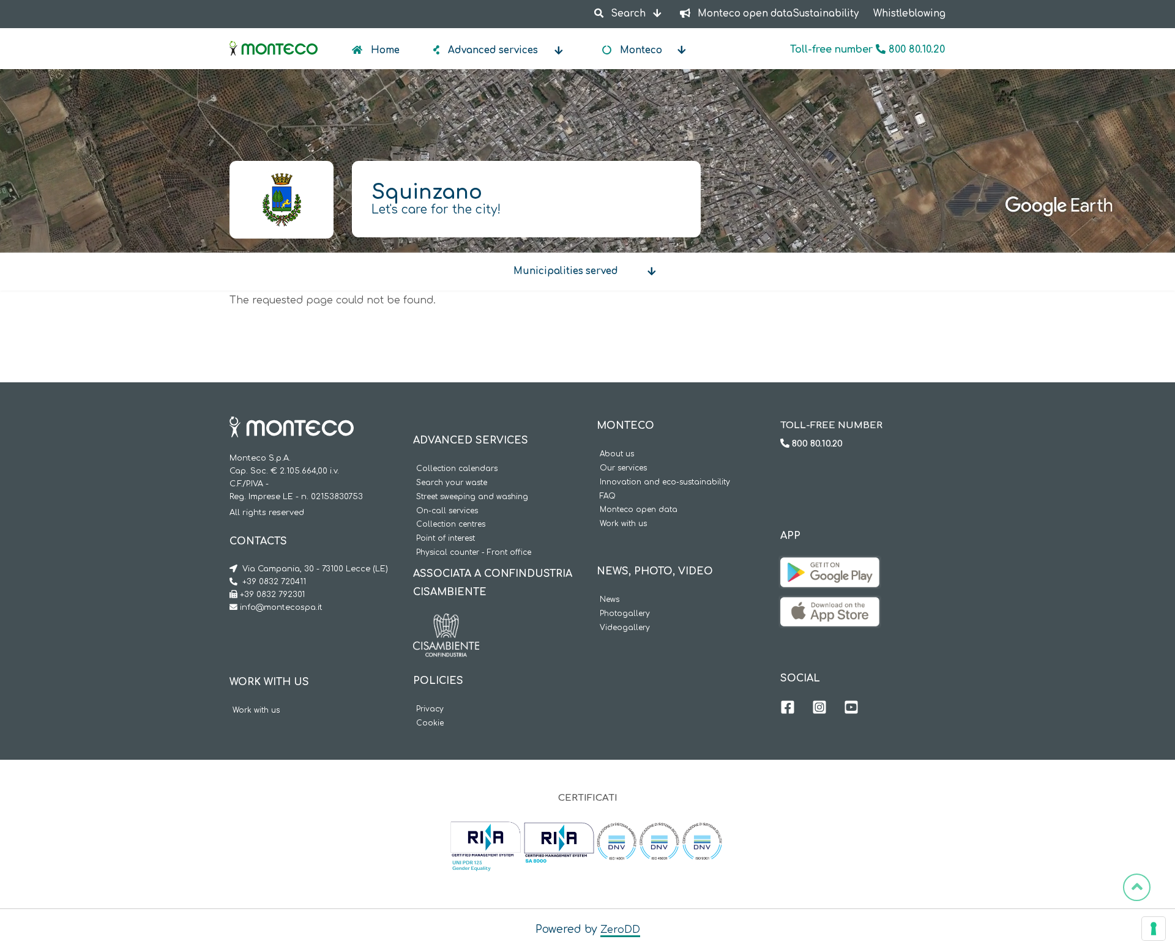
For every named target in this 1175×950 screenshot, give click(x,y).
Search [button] (628, 14)
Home (384, 50)
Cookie (430, 723)
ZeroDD (620, 929)
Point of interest (445, 539)
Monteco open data (638, 510)
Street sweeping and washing (472, 497)
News (609, 600)
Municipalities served (565, 271)
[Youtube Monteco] (851, 709)
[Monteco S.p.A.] (273, 37)
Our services (623, 468)
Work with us (256, 710)
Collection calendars (457, 469)
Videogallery (625, 628)
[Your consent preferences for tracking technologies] (1153, 928)
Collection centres (450, 525)
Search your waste (451, 483)
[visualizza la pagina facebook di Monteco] (787, 709)
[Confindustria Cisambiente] (446, 622)
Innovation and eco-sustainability (665, 482)
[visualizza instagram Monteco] (819, 709)
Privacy (430, 709)
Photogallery (625, 614)
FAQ (608, 496)
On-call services (447, 511)
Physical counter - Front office (473, 553)
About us (617, 454)
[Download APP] (829, 566)
